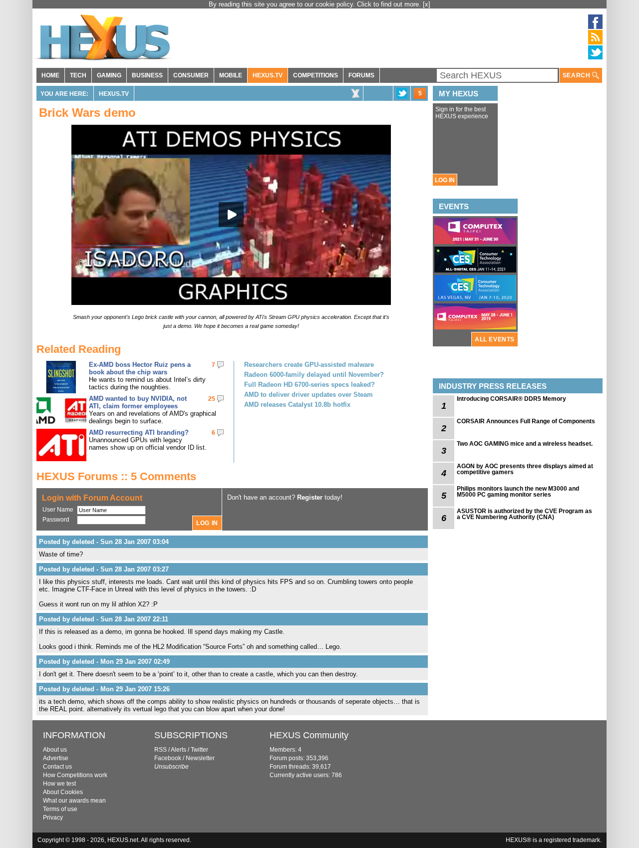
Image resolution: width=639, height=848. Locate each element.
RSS (160, 749)
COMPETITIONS (315, 75)
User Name (57, 509)
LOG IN (445, 180)
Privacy (53, 817)
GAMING (109, 75)
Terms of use (60, 809)
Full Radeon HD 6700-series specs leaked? (309, 384)
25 (211, 398)
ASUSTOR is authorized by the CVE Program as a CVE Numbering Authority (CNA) (524, 514)
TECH (78, 75)
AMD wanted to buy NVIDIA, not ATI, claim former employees (138, 402)
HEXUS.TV (268, 75)
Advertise (55, 758)
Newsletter (200, 758)
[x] (426, 4)
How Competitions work (75, 775)
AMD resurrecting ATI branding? (139, 432)
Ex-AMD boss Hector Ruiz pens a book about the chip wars (140, 368)
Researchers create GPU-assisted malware (309, 364)
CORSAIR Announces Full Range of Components (526, 421)
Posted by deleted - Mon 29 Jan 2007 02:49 (104, 661)
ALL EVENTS (495, 339)
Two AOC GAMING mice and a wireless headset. (525, 444)
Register (309, 497)
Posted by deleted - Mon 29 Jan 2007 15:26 (104, 689)
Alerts (178, 749)
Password (55, 519)
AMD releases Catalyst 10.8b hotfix (297, 404)
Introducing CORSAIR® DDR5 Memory (511, 399)
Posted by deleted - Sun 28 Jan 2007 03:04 (104, 542)
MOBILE (230, 75)
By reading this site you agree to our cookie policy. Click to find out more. (316, 4)
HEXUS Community (309, 735)
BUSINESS (147, 75)
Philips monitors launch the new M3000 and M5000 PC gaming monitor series (518, 492)
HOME (50, 75)
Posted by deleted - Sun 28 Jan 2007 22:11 (103, 619)
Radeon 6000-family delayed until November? (314, 374)
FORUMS (361, 75)
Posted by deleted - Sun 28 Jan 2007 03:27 (104, 569)
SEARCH (577, 75)
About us (55, 749)
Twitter (199, 749)
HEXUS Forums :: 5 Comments (116, 476)
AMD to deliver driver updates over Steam (308, 394)
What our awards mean (74, 800)
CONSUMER (191, 75)
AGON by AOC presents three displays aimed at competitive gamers (525, 469)
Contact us (57, 766)
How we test (59, 783)
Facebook (167, 758)
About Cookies (63, 792)
